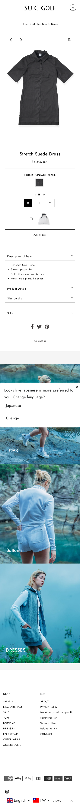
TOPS (6, 717)
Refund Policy (48, 728)
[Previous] (11, 39)
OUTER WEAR (11, 739)
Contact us (40, 340)
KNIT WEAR (10, 734)
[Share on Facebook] (32, 327)
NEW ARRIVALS (13, 707)
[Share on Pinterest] (47, 327)
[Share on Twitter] (39, 327)
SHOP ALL (9, 701)
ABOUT (44, 701)
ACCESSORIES (12, 745)
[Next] (21, 39)
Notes (10, 313)
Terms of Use (48, 723)
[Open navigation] (8, 7)
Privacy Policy (48, 707)
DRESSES (9, 728)
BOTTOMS (9, 723)
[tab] (40, 256)
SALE (6, 712)
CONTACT (46, 734)
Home (25, 24)
